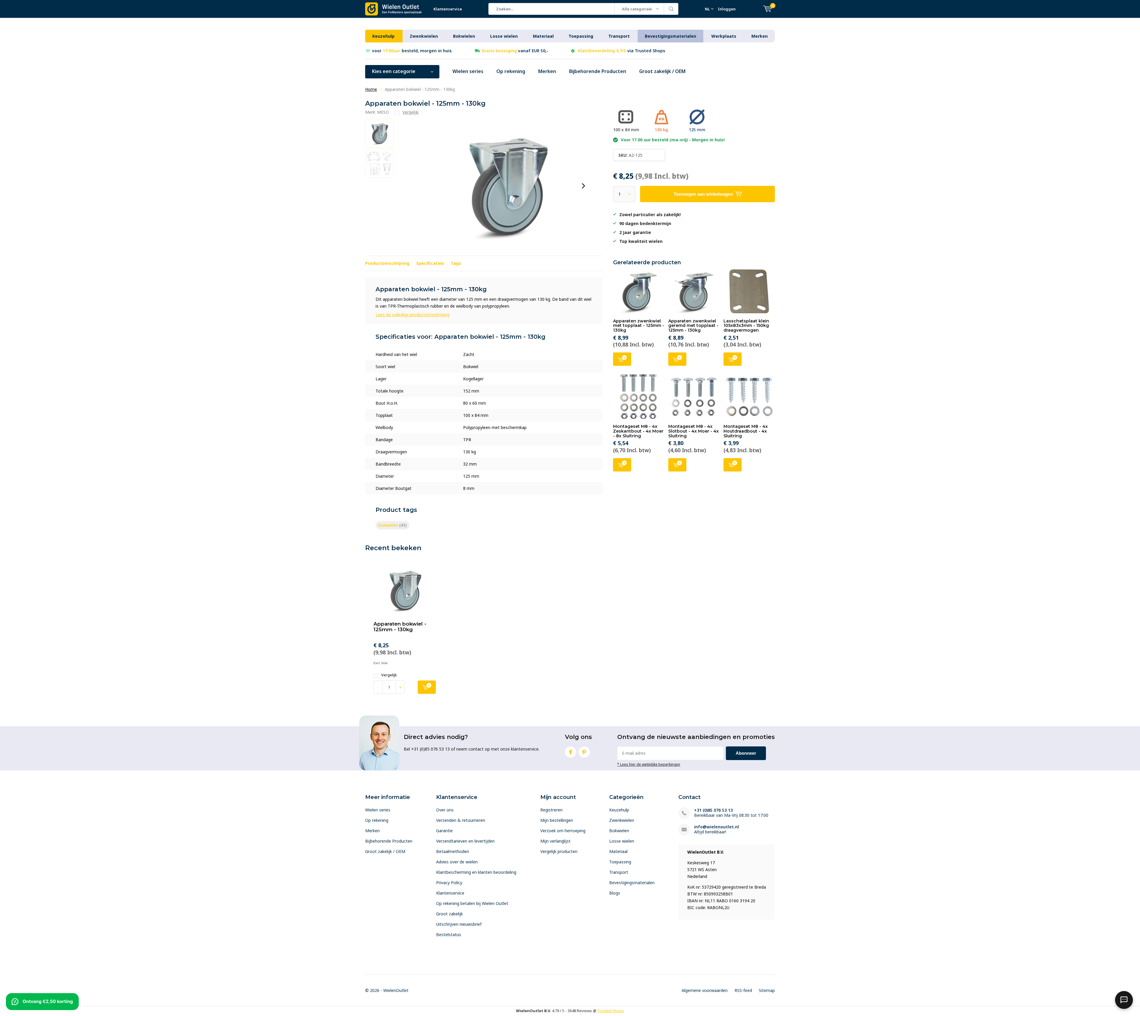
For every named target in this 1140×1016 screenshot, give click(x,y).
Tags (456, 263)
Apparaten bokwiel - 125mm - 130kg (399, 626)
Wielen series (467, 71)
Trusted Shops (610, 1010)
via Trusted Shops (621, 50)
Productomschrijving (387, 263)
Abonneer (746, 753)
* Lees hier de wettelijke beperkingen (648, 764)
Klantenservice (447, 9)
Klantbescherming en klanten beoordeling (476, 872)
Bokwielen (464, 36)
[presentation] (583, 186)
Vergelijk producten (558, 851)
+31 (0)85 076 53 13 (713, 810)
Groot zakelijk (449, 914)
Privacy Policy (449, 882)
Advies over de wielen (457, 862)
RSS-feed (743, 990)
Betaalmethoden (452, 851)
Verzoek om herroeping (562, 830)
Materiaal (543, 36)
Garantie (444, 830)
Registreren (551, 810)
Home (371, 89)
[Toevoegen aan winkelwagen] (427, 687)
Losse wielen (504, 36)
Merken (759, 36)
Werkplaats (723, 36)
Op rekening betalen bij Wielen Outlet (472, 903)
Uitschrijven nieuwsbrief (459, 924)
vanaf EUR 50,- (515, 50)
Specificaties (430, 263)
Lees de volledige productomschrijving (412, 314)
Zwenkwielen (424, 36)
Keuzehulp (383, 36)
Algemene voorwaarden (705, 990)
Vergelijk (389, 675)
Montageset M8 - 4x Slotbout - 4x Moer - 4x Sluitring (693, 431)
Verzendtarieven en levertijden (465, 841)
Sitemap (767, 990)
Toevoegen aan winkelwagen (622, 359)
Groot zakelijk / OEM (662, 71)
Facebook (570, 752)
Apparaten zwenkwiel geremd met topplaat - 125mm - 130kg (693, 325)
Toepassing (581, 36)
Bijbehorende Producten (597, 71)
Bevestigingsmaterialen (670, 36)
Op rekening (510, 71)
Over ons (445, 810)
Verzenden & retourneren (460, 820)
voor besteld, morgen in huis (412, 50)
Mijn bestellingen (556, 820)
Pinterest (584, 752)
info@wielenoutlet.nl (716, 826)
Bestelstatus (448, 934)
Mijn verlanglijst (555, 841)
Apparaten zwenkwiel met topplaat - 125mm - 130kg (638, 325)
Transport (619, 36)
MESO (383, 112)
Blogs (614, 893)
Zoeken (671, 9)
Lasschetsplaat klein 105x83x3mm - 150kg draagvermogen (746, 325)
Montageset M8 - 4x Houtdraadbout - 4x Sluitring (745, 431)
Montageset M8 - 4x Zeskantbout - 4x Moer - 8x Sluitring (638, 431)
